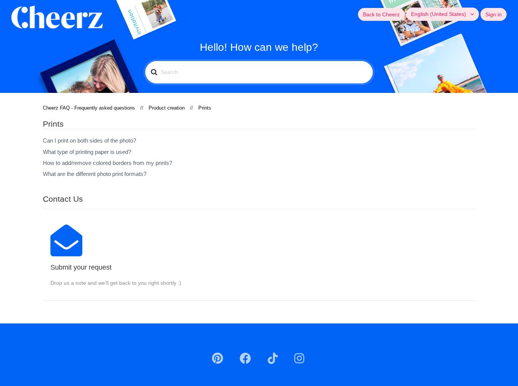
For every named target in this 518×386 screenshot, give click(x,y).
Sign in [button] (493, 14)
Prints (204, 108)
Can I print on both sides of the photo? (89, 140)
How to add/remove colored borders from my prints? (107, 163)
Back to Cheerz (381, 14)
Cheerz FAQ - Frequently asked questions (89, 108)
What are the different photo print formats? (94, 174)
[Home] (57, 17)
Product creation (167, 108)
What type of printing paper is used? (87, 152)
